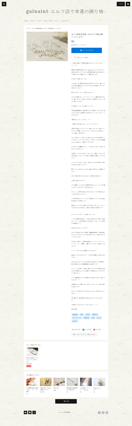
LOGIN (121, 4)
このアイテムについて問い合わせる (85, 334)
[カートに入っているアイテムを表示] (128, 4)
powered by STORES (64, 412)
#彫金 (81, 314)
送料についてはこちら (80, 45)
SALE (57, 21)
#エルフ (99, 317)
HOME (26, 21)
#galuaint (74, 321)
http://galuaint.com (107, 412)
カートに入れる (88, 50)
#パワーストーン (76, 317)
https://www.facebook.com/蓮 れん (99, 412)
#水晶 (93, 317)
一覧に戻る (66, 401)
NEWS (32, 21)
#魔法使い (95, 314)
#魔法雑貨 (75, 314)
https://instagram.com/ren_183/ (103, 412)
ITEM (51, 21)
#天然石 (88, 314)
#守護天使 (86, 317)
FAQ (45, 21)
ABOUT (39, 21)
